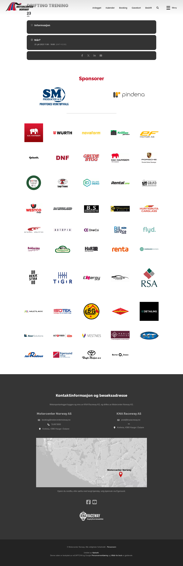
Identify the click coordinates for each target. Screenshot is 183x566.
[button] (171, 8)
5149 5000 (56, 424)
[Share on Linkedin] (95, 55)
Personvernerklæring (100, 555)
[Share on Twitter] (88, 55)
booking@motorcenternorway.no (56, 420)
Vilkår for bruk (116, 555)
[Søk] (157, 8)
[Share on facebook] (82, 55)
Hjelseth (95, 553)
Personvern (111, 547)
